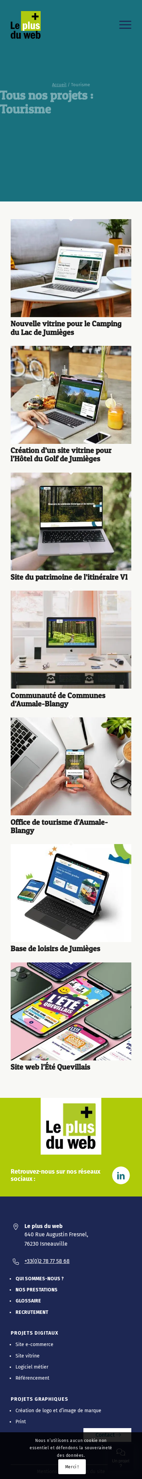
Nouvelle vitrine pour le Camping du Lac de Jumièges (66, 327)
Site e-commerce (34, 1344)
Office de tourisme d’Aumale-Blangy (59, 826)
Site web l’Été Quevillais (50, 1066)
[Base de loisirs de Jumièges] (71, 940)
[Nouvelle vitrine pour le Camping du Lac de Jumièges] (71, 315)
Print (21, 1422)
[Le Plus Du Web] (30, 25)
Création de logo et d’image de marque (58, 1411)
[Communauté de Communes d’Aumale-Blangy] (71, 687)
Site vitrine (28, 1356)
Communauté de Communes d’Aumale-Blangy (58, 699)
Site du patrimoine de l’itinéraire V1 (69, 576)
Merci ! (72, 1466)
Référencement (32, 1378)
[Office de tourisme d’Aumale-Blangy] (71, 813)
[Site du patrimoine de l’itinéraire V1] (71, 569)
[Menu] (121, 25)
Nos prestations (37, 1290)
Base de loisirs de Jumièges (55, 948)
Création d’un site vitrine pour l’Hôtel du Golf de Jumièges (61, 454)
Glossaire (28, 1301)
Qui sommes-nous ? (40, 1279)
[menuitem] (121, 25)
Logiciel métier (32, 1367)
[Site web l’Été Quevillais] (71, 1058)
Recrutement (32, 1312)
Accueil (59, 84)
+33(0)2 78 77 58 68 (47, 1261)
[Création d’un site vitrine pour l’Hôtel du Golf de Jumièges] (71, 442)
